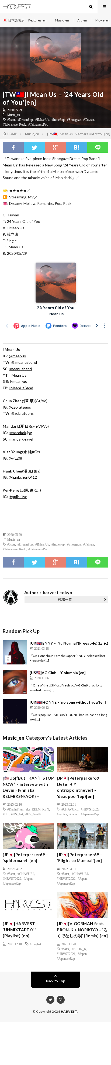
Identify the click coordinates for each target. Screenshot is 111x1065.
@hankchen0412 (23, 477)
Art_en (82, 20)
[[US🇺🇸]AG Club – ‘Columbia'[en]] (15, 682)
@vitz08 (15, 458)
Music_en (62, 20)
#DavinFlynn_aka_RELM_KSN (28, 809)
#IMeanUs (42, 119)
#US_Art (17, 814)
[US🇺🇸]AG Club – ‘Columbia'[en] (58, 672)
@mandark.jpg (20, 432)
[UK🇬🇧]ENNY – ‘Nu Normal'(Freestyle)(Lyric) (69, 643)
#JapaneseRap (90, 814)
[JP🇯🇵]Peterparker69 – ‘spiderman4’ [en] (25, 857)
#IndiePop (58, 119)
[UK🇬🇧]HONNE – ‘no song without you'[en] (68, 702)
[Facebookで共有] (13, 147)
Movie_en (102, 20)
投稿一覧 (65, 599)
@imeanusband (24, 362)
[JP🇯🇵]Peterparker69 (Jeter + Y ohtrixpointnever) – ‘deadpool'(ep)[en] (78, 787)
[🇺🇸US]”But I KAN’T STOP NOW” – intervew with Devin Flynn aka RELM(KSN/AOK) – (28, 787)
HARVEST (69, 1011)
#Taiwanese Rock (14, 124)
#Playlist (35, 944)
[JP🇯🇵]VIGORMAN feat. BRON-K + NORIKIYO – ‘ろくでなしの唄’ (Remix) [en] (82, 929)
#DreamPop (25, 119)
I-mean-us (18, 381)
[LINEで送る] (97, 147)
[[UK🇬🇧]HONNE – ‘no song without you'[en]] (15, 711)
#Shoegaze (74, 119)
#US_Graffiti (33, 814)
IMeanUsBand (21, 388)
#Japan (74, 814)
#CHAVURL (69, 809)
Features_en (37, 20)
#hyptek (62, 814)
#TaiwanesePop (38, 124)
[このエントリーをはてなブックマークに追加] (76, 147)
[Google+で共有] (55, 147)
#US (6, 814)
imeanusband (20, 368)
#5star (11, 119)
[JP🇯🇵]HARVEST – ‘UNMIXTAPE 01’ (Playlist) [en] (20, 929)
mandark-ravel (21, 439)
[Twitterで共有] (34, 147)
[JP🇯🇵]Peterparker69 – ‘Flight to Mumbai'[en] (79, 857)
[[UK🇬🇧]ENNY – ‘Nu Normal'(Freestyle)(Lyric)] (15, 652)
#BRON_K (79, 948)
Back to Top (55, 981)
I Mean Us (17, 375)
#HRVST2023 (90, 809)
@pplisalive (18, 496)
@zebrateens (20, 407)
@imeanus (17, 356)
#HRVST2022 (12, 878)
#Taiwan (88, 119)
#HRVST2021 (66, 953)
